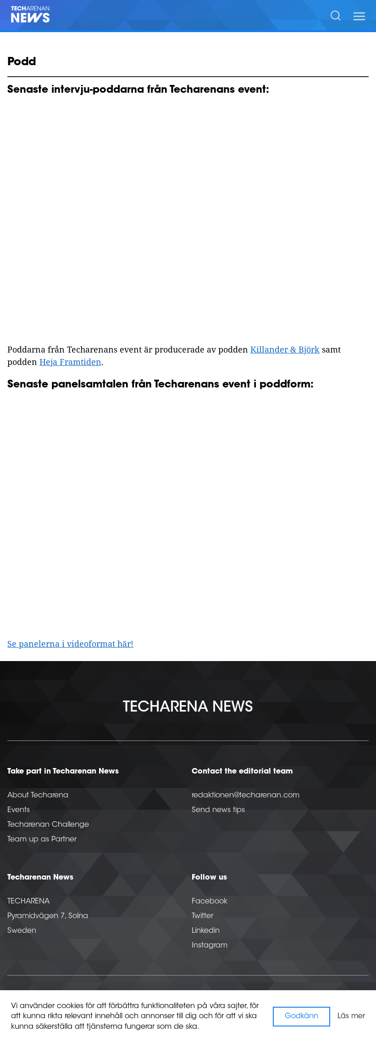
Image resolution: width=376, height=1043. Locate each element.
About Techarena (37, 795)
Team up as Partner (42, 839)
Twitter (202, 916)
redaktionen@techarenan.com (245, 795)
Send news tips (218, 810)
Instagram (209, 945)
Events (18, 810)
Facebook (209, 901)
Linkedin (206, 931)
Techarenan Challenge (48, 825)
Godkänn (301, 1016)
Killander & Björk (285, 349)
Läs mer (351, 1016)
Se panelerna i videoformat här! (70, 643)
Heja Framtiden (70, 361)
